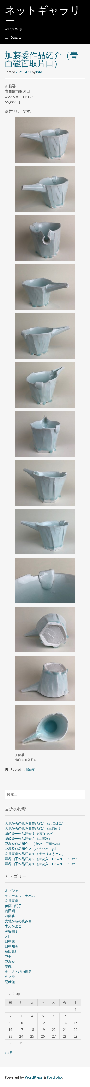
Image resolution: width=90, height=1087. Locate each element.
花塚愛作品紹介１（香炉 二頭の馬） (33, 843)
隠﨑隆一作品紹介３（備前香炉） (30, 833)
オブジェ (11, 890)
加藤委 (30, 769)
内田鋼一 (11, 911)
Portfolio (54, 1077)
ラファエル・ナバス (20, 895)
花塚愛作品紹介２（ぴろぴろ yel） (32, 848)
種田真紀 (11, 951)
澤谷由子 (11, 931)
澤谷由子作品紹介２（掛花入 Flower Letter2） (42, 858)
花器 (8, 956)
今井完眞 (11, 900)
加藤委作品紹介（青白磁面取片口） (41, 60)
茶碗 (8, 966)
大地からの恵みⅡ (18, 921)
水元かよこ (13, 926)
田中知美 (11, 946)
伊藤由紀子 (13, 905)
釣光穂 (10, 976)
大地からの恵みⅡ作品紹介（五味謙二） (35, 823)
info (39, 72)
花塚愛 (10, 961)
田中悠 (10, 941)
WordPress (33, 1077)
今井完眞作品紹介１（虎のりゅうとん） (35, 853)
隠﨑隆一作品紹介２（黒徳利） (28, 838)
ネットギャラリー (42, 16)
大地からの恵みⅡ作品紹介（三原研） (33, 828)
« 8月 (9, 1052)
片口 (8, 936)
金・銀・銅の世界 (18, 971)
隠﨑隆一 (11, 981)
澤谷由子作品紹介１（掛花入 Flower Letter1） (42, 863)
